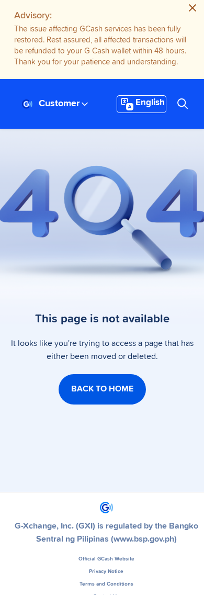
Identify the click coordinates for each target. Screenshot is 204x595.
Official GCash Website (106, 559)
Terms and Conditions (106, 584)
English (150, 102)
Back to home (102, 389)
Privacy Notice (106, 571)
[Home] (27, 103)
